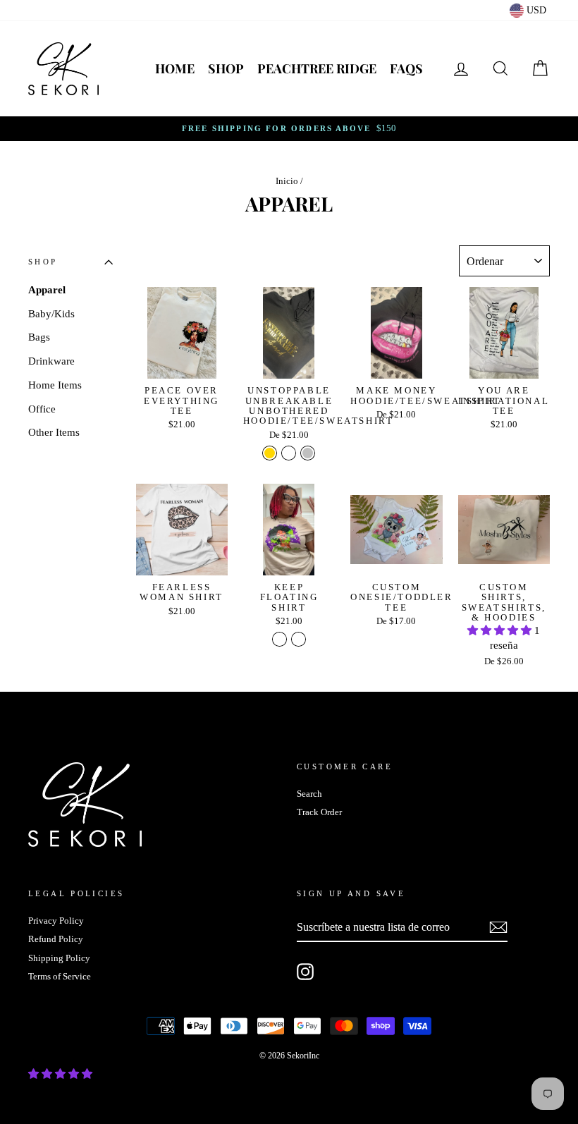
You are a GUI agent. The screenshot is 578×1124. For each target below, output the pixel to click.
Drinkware (51, 361)
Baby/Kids (51, 313)
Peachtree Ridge (316, 68)
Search (309, 794)
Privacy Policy (56, 921)
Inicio (287, 181)
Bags (39, 337)
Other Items (54, 432)
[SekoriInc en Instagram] (305, 971)
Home (175, 68)
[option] (289, 128)
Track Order (319, 812)
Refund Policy (55, 939)
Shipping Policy (59, 958)
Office (42, 409)
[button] (500, 630)
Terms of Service (59, 977)
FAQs (406, 68)
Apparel (47, 289)
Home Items (55, 385)
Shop (226, 68)
